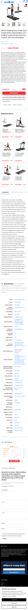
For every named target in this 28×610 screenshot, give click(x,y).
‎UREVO (16, 400)
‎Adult (16, 326)
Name (3, 523)
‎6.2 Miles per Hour (19, 317)
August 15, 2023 (18, 430)
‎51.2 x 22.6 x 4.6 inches (20, 396)
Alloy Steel (17, 314)
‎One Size (17, 425)
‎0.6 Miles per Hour (19, 385)
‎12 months (17, 402)
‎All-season (17, 422)
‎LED (15, 337)
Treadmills (11, 43)
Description (5, 192)
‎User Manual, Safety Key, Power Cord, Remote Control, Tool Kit (20, 345)
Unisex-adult (18, 409)
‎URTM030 (17, 417)
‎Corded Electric (18, 340)
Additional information (17, 192)
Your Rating (4, 486)
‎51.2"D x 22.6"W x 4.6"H (20, 307)
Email (3, 528)
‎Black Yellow (18, 302)
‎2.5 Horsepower (18, 382)
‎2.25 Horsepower (19, 329)
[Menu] (1, 2)
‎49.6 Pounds (18, 311)
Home (2, 583)
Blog (2, 585)
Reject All (14, 607)
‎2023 (16, 420)
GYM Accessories (4, 43)
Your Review (5, 490)
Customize (14, 603)
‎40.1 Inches (17, 370)
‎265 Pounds (17, 366)
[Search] (20, 2)
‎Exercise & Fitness (19, 428)
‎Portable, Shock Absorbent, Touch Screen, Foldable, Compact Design (19, 322)
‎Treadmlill (17, 305)
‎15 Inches (17, 373)
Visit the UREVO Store (20, 299)
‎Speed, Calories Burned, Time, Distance (18, 351)
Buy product (14, 93)
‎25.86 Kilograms (18, 393)
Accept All (14, 599)
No (15, 333)
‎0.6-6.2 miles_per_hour (19, 379)
